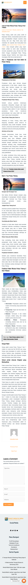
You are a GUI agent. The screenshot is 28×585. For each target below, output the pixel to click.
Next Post (14, 451)
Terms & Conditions (14, 545)
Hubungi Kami (14, 549)
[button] (24, 581)
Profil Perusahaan (14, 541)
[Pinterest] (15, 530)
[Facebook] (10, 530)
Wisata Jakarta (17, 30)
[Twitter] (13, 530)
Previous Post (14, 446)
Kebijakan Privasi (14, 543)
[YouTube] (17, 530)
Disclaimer (14, 547)
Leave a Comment (7, 30)
